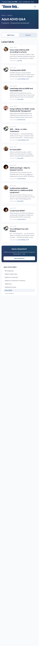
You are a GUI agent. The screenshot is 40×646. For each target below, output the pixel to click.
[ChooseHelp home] (10, 6)
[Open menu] (35, 6)
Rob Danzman (21, 119)
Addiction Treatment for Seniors (15, 280)
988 (16, 2)
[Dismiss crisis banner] (36, 1)
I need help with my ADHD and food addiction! (21, 89)
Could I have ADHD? (17, 211)
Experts (9, 15)
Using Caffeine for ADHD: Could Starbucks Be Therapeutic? (22, 110)
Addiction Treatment (11, 277)
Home (4, 15)
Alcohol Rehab (9, 293)
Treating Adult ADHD (18, 70)
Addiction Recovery (11, 274)
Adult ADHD (8, 290)
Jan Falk (19, 60)
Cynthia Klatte (21, 178)
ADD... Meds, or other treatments (18, 130)
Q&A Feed (10, 35)
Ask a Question (19, 258)
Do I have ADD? (15, 150)
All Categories (9, 271)
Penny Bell (20, 99)
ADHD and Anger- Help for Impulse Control (20, 169)
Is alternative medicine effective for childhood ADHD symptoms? (21, 190)
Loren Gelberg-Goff (23, 79)
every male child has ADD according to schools (19, 51)
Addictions (8, 284)
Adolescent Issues (10, 287)
